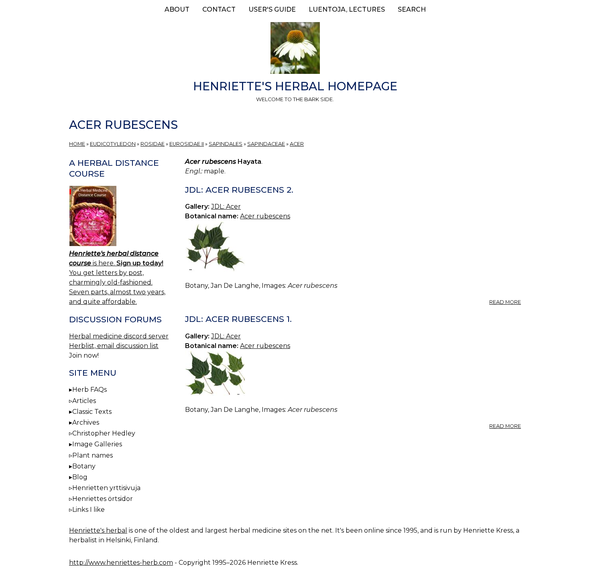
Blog (79, 477)
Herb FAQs (89, 389)
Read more (505, 302)
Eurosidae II (186, 144)
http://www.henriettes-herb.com (121, 562)
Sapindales (225, 144)
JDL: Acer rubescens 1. (238, 319)
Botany (84, 466)
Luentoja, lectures (347, 9)
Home (77, 144)
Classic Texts (92, 411)
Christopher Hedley (103, 433)
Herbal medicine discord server (119, 336)
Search (412, 9)
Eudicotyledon (113, 144)
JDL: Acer (226, 206)
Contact (219, 9)
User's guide (272, 9)
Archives (85, 422)
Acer (297, 144)
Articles (84, 401)
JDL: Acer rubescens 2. (239, 190)
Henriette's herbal (98, 530)
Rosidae (152, 144)
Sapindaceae (266, 144)
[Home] (295, 49)
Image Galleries (97, 444)
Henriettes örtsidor (102, 499)
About (177, 9)
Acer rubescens (265, 216)
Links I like (88, 509)
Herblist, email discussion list (114, 346)
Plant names (92, 455)
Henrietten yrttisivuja (106, 488)
